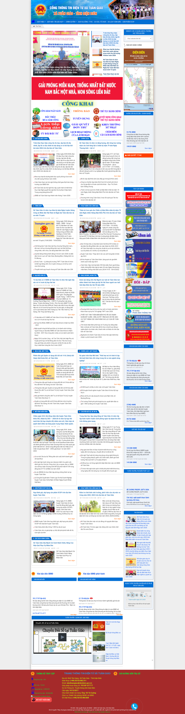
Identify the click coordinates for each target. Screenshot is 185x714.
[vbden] (139, 273)
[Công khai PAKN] (139, 289)
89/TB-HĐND (131, 392)
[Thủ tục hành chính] (107, 110)
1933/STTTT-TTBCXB (134, 136)
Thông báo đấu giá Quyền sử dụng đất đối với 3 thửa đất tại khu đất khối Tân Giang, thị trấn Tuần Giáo (54, 383)
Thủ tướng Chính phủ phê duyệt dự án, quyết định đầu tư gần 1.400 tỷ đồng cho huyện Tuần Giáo (99, 403)
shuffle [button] (146, 596)
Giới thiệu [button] (41, 22)
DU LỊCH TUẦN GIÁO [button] (114, 22)
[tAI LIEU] (139, 265)
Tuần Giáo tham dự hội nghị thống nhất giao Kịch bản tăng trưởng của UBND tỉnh (54, 183)
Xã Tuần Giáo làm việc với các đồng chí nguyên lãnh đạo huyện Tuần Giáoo (99, 523)
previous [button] (128, 595)
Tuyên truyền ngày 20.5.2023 (136, 599)
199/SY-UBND (131, 122)
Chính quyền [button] (70, 22)
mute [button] (142, 596)
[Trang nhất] (34, 21)
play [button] (132, 595)
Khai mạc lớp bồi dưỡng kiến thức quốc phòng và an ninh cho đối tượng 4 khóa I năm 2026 (53, 178)
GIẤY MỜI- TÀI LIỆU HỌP (138, 429)
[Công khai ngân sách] (46, 110)
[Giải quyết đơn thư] (77, 125)
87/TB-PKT (131, 379)
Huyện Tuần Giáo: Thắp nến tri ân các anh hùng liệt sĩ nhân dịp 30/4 (100, 255)
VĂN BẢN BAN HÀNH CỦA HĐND (138, 388)
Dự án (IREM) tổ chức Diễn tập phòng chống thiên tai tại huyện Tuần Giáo (53, 473)
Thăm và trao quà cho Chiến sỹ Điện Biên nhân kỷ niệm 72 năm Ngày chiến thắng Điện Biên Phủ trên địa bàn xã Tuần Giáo (100, 192)
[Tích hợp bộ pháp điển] (139, 297)
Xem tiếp (71, 174)
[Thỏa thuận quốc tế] (139, 318)
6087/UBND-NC (38, 600)
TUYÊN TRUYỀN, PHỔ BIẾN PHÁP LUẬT (138, 471)
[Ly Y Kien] (139, 195)
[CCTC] (139, 258)
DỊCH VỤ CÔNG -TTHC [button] (85, 22)
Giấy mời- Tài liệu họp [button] (55, 22)
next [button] (136, 595)
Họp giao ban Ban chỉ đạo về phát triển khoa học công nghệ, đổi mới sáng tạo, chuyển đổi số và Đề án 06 (98, 451)
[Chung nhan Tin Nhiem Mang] (40, 696)
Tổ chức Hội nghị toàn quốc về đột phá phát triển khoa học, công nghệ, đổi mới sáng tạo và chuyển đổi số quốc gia (100, 470)
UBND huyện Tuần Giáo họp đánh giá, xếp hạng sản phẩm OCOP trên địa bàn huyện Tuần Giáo (54, 523)
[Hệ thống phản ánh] (139, 311)
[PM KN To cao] (139, 226)
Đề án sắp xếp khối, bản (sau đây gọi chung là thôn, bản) (99, 179)
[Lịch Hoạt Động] (77, 133)
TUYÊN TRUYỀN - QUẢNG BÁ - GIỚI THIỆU (77, 617)
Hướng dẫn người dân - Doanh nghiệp (138, 113)
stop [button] (141, 595)
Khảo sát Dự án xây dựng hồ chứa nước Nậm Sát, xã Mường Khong (98, 397)
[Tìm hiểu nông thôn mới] (139, 304)
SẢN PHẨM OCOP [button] (128, 22)
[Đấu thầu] (46, 117)
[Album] (139, 234)
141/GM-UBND (132, 438)
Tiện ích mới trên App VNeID (113, 623)
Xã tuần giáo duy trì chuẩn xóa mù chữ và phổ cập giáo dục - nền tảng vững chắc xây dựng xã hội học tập (138, 563)
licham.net (152, 660)
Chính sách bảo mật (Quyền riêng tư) (99, 712)
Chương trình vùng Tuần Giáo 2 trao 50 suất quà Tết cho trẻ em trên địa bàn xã (99, 199)
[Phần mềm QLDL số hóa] (139, 211)
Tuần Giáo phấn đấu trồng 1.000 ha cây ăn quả (50, 527)
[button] (62, 637)
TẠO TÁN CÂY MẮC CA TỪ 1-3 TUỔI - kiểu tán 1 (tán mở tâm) (113, 645)
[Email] (139, 250)
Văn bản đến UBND (45, 573)
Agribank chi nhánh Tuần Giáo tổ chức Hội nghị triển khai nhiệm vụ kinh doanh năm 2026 (99, 336)
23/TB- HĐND (131, 416)
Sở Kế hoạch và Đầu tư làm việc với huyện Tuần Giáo (98, 387)
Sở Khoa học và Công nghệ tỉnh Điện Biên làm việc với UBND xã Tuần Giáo (100, 464)
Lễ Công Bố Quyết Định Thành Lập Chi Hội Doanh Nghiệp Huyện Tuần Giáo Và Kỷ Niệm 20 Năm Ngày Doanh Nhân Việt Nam (53, 480)
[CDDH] (139, 219)
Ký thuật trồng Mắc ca (113, 632)
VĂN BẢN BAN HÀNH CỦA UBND (138, 346)
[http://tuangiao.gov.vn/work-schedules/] (139, 242)
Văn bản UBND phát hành (94, 573)
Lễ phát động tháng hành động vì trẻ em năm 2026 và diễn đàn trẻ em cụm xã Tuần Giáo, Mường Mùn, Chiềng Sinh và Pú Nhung (54, 256)
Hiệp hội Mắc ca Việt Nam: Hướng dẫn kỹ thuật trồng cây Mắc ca (112, 657)
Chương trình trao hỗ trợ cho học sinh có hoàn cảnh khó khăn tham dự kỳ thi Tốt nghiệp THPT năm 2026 (99, 310)
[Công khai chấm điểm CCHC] (107, 133)
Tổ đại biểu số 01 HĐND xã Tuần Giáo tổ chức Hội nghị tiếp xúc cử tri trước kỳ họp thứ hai (54, 318)
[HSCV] (139, 203)
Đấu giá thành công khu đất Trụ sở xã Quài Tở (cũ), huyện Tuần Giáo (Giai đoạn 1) (54, 397)
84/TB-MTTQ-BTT (39, 589)
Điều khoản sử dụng (81, 712)
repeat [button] (146, 594)
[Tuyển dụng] (77, 117)
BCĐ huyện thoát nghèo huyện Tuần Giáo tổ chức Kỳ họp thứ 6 (99, 391)
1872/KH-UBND (84, 597)
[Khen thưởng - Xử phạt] (107, 125)
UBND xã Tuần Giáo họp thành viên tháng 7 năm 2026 (52, 195)
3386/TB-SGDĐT (38, 610)
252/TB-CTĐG (84, 608)
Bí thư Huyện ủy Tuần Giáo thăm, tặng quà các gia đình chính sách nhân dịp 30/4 (99, 261)
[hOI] (139, 281)
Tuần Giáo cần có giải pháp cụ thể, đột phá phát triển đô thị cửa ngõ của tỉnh (54, 531)
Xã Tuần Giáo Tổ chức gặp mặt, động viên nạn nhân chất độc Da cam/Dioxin (100, 528)
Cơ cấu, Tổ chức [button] (100, 22)
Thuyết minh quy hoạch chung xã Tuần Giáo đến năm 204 (54, 269)
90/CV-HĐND (131, 404)
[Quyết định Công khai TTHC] (107, 117)
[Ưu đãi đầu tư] (46, 133)
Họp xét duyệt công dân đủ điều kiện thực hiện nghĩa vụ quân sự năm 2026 (138, 573)
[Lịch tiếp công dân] (46, 125)
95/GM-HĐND (131, 448)
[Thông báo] (77, 110)
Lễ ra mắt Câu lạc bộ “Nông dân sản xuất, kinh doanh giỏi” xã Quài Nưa (54, 458)
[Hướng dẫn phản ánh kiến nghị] (139, 326)
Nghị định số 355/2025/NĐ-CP (137, 500)
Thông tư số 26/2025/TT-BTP (137, 488)
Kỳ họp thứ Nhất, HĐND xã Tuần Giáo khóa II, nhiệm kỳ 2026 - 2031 (54, 324)
